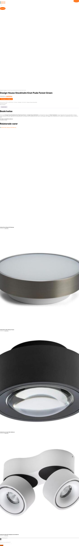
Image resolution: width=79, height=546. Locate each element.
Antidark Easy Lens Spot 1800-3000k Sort (7, 432)
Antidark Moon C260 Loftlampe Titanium (7, 329)
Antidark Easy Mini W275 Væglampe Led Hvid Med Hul (9, 534)
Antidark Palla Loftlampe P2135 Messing (7, 227)
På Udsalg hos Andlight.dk (6, 99)
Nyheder (5, 90)
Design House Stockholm (32, 102)
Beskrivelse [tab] (4, 107)
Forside (1, 90)
